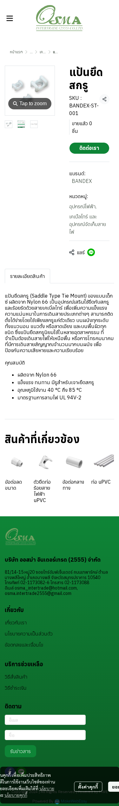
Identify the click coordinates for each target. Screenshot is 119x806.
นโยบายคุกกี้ (15, 795)
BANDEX (82, 181)
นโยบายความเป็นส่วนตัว (29, 633)
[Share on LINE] (91, 252)
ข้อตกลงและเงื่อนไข (24, 645)
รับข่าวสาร (20, 751)
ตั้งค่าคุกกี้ (88, 787)
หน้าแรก (16, 51)
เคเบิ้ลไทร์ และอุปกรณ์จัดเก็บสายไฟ (87, 224)
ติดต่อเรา (89, 148)
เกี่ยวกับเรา (16, 622)
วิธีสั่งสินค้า (16, 677)
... (31, 51)
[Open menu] (9, 18)
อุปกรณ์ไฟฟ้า (82, 206)
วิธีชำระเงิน (16, 688)
